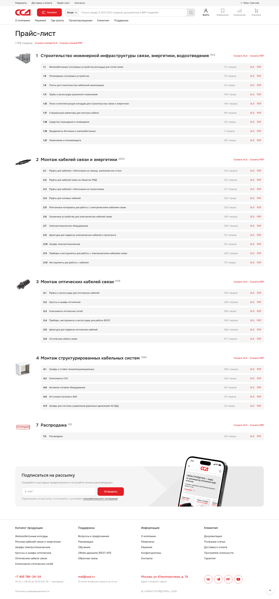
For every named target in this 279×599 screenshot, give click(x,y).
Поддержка (121, 20)
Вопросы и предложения (93, 536)
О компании (22, 20)
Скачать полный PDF (71, 43)
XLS (240, 55)
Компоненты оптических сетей (34, 564)
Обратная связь (88, 558)
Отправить (110, 491)
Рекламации (85, 541)
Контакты (80, 2)
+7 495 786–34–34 (28, 576)
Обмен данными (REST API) (94, 553)
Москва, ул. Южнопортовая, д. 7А (164, 576)
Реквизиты (21, 2)
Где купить (57, 20)
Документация (213, 536)
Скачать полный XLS (46, 43)
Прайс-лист (63, 2)
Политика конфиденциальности (32, 591)
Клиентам (103, 20)
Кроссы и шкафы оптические (33, 553)
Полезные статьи (214, 541)
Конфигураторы (151, 553)
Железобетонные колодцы (31, 536)
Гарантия (210, 558)
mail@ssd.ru (86, 576)
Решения (40, 20)
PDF (257, 55)
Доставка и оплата (42, 2)
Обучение (84, 547)
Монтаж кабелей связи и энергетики (38, 541)
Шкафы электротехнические (32, 547)
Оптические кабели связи (31, 558)
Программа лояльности (219, 553)
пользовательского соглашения (100, 498)
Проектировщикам (80, 20)
